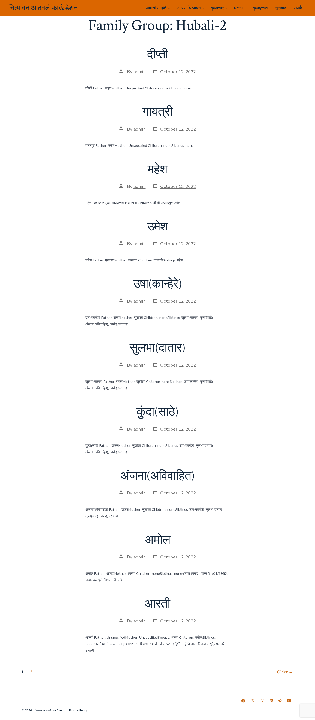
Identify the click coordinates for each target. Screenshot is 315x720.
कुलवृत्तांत (260, 8)
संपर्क (298, 8)
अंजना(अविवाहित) (157, 476)
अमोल (157, 540)
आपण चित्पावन (189, 8)
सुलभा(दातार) (157, 348)
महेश (157, 169)
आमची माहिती (157, 8)
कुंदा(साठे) (157, 412)
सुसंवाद (280, 8)
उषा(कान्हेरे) (157, 284)
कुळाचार (217, 8)
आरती (157, 604)
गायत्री (157, 112)
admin (140, 72)
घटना (238, 8)
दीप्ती (157, 55)
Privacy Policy (78, 710)
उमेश (157, 227)
